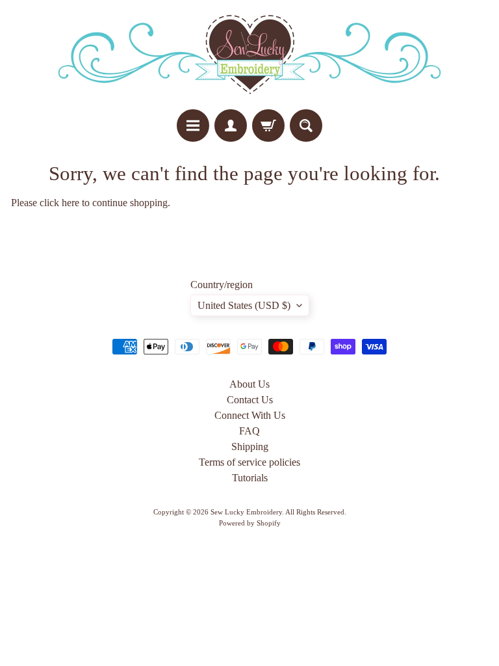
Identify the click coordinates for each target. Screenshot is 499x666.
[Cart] (268, 125)
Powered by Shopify (250, 523)
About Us (249, 384)
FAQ (249, 430)
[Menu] (193, 125)
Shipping (249, 446)
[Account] (230, 125)
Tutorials (250, 477)
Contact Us (250, 399)
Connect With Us (249, 415)
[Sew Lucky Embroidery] (249, 54)
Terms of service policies (249, 462)
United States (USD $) (244, 305)
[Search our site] (306, 125)
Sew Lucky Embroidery (246, 512)
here (70, 202)
